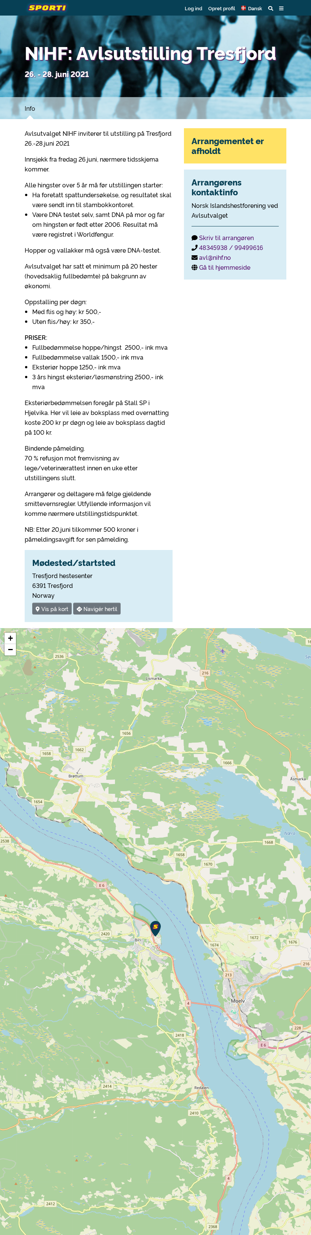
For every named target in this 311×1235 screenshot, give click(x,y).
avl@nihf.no (215, 257)
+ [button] (10, 638)
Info (30, 108)
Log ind (193, 8)
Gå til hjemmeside (224, 267)
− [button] (10, 649)
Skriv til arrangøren (226, 237)
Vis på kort (54, 608)
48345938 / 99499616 (231, 247)
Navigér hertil (99, 608)
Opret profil (221, 8)
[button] (251, 8)
